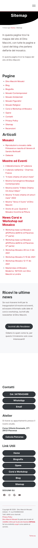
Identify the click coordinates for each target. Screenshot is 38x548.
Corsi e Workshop (18, 471)
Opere (8, 113)
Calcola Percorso (14, 437)
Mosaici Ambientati (14, 97)
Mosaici (8, 140)
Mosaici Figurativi (13, 101)
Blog (7, 85)
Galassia (9, 155)
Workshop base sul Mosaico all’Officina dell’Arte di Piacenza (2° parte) (19, 243)
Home (17, 453)
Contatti (9, 116)
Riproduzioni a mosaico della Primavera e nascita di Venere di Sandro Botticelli (20, 148)
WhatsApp (19, 400)
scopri (16, 524)
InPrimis (32, 522)
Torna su (32, 536)
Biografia (9, 89)
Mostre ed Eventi (14, 161)
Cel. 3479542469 (19, 394)
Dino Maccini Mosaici (14, 81)
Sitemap (9, 124)
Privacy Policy (11, 120)
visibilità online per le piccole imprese (15, 522)
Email (19, 406)
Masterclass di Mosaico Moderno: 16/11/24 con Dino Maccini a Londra (18, 271)
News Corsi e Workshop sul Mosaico (12, 221)
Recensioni (10, 128)
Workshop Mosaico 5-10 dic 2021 (20, 257)
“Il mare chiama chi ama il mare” (19, 177)
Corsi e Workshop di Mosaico (18, 109)
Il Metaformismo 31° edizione (18, 166)
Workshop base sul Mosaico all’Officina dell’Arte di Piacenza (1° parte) (19, 233)
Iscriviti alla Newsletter (19, 326)
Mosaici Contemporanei (16, 93)
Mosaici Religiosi (12, 105)
